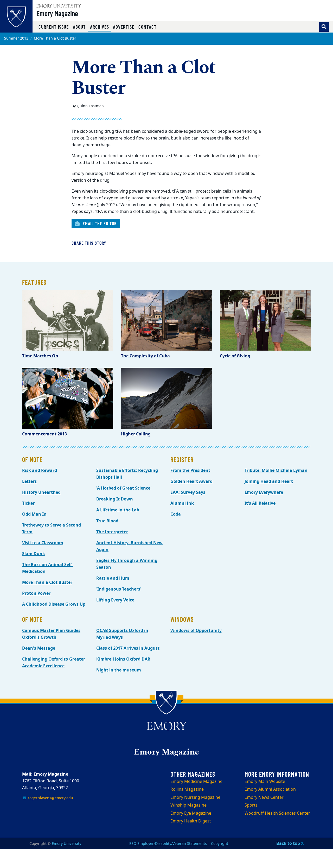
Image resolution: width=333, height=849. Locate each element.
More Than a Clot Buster (47, 582)
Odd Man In (34, 514)
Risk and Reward (39, 470)
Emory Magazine (57, 13)
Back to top (288, 843)
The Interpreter (112, 532)
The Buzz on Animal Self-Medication (47, 568)
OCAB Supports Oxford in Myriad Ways (122, 634)
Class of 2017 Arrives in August (127, 648)
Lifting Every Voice (115, 600)
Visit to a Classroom (42, 543)
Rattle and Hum (112, 578)
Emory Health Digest (190, 821)
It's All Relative (260, 503)
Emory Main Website (265, 781)
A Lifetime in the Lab (117, 510)
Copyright (219, 843)
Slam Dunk (33, 554)
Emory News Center (264, 797)
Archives (100, 26)
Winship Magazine (188, 805)
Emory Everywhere (264, 492)
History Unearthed (41, 492)
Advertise (123, 27)
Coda (175, 514)
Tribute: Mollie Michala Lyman (276, 470)
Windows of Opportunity (196, 631)
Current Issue (54, 27)
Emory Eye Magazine (190, 813)
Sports (251, 805)
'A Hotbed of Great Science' (123, 488)
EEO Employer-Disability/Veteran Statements (168, 843)
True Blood (107, 521)
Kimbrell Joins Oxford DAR (123, 659)
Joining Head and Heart (269, 481)
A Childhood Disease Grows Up (53, 604)
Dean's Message (38, 648)
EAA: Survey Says (187, 492)
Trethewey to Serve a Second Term (51, 528)
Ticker (28, 503)
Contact (147, 27)
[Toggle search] (324, 27)
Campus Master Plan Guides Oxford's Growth (51, 634)
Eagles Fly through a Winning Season (126, 564)
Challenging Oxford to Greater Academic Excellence (53, 662)
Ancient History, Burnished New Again (129, 546)
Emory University (66, 843)
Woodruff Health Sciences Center (277, 813)
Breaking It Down (114, 499)
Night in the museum (118, 670)
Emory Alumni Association (270, 789)
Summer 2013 (16, 38)
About (79, 27)
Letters (29, 481)
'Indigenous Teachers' (118, 589)
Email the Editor (99, 223)
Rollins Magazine (187, 789)
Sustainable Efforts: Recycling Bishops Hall (127, 473)
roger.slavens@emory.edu (50, 798)
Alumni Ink (182, 503)
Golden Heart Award (191, 481)
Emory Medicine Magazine (196, 781)
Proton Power (36, 593)
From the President (190, 470)
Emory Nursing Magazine (195, 797)
